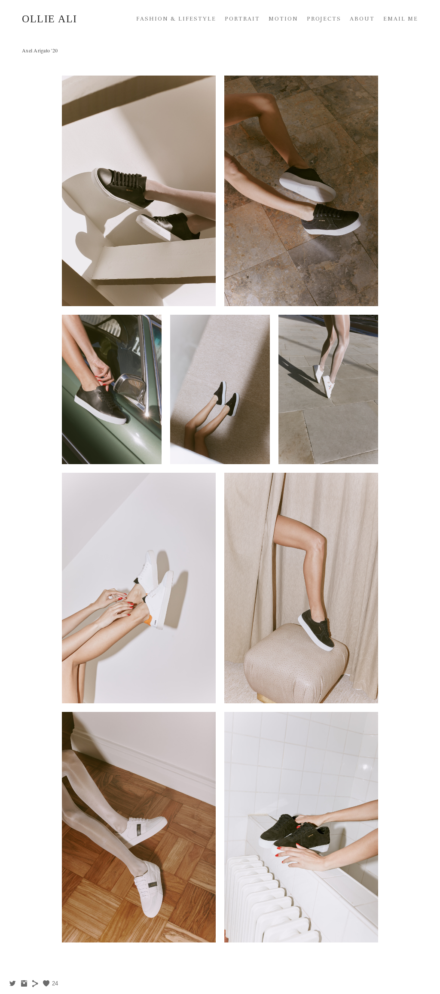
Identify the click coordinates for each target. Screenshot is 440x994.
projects (324, 18)
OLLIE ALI (49, 18)
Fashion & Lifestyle (176, 18)
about (362, 18)
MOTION (283, 18)
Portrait (242, 18)
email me (400, 18)
